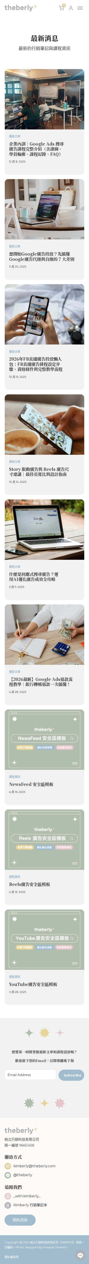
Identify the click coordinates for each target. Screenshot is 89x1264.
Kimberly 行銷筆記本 (30, 1205)
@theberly (22, 1175)
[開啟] (80, 8)
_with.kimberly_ (26, 1196)
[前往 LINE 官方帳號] (80, 1255)
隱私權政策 (12, 1257)
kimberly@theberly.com (34, 1166)
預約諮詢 (20, 1220)
